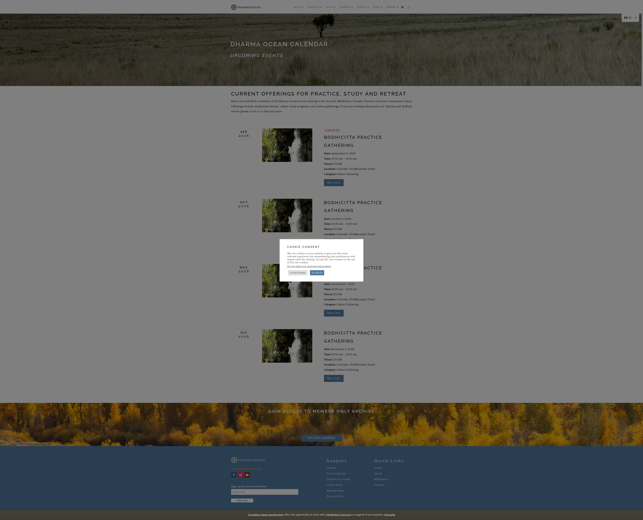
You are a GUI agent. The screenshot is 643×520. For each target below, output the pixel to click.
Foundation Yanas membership (265, 514)
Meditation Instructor (339, 514)
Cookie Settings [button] (297, 272)
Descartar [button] (389, 514)
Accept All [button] (317, 272)
